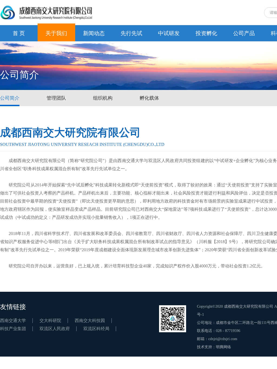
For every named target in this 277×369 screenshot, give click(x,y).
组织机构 (103, 98)
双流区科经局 (96, 328)
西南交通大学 (13, 320)
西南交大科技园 (90, 320)
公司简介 (9, 98)
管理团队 (56, 98)
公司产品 (244, 33)
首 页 (19, 33)
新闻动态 (94, 33)
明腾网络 (223, 347)
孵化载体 (149, 98)
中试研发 (169, 33)
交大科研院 (50, 320)
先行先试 (131, 33)
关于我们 (56, 33)
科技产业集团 (13, 328)
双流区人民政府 (54, 328)
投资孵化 (206, 33)
